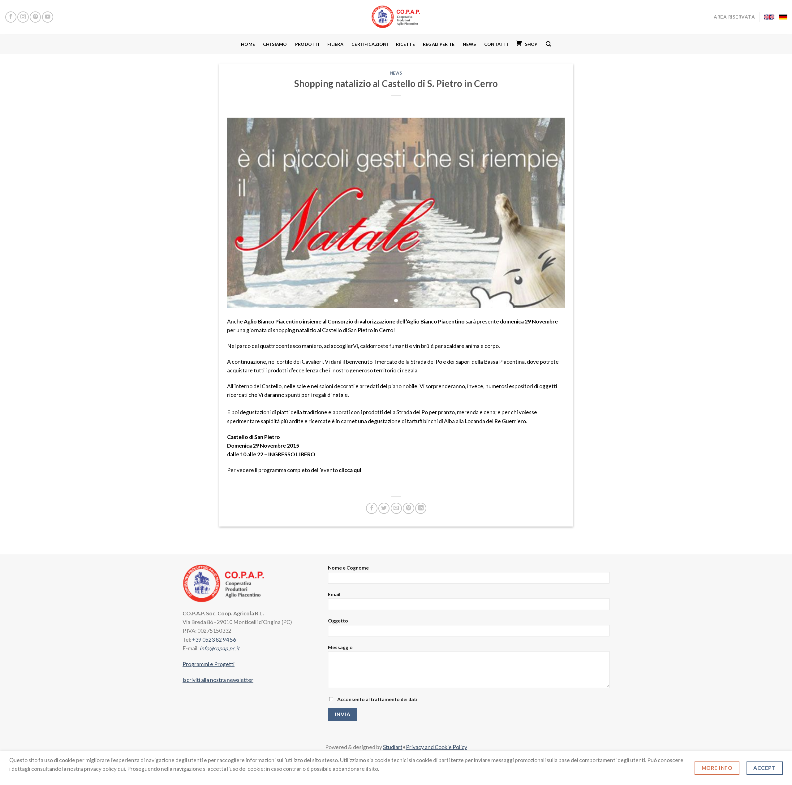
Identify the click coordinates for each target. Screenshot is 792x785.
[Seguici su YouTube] (47, 17)
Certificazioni (369, 44)
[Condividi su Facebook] (371, 508)
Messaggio (340, 647)
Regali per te (439, 44)
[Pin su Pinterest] (408, 508)
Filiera (335, 44)
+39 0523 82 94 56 (214, 639)
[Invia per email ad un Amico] (396, 508)
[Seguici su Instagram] (22, 17)
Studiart (392, 747)
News (469, 44)
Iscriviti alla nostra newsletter (218, 680)
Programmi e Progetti (209, 664)
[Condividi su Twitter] (384, 508)
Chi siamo (275, 44)
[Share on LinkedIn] (420, 508)
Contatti (496, 44)
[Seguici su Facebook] (10, 17)
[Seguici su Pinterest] (35, 17)
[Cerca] (548, 44)
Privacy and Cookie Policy (436, 747)
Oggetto (338, 620)
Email (334, 594)
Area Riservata (734, 17)
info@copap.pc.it (220, 648)
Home (248, 44)
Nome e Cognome (348, 567)
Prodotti (307, 44)
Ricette (405, 44)
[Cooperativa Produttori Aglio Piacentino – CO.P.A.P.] (396, 17)
